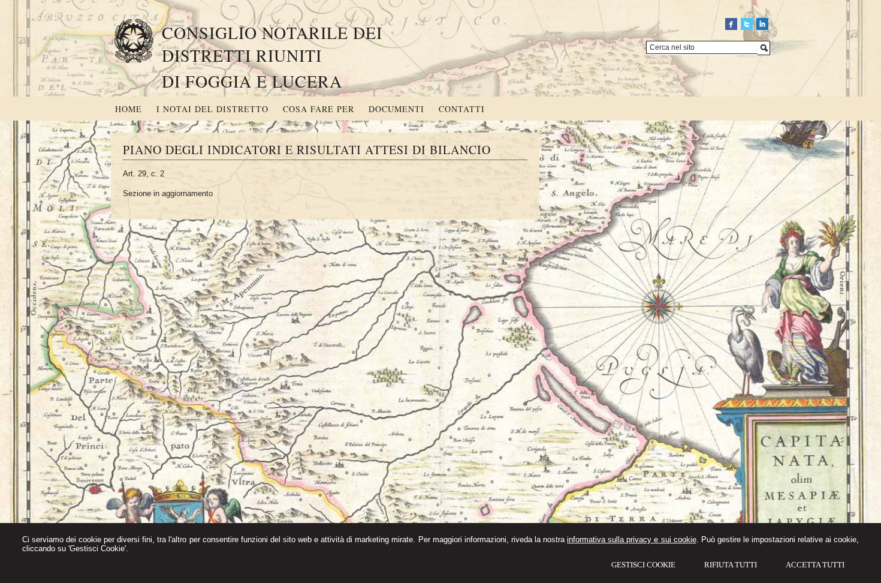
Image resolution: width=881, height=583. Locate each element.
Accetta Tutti (815, 564)
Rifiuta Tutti (730, 564)
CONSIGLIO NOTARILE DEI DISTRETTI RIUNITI (272, 44)
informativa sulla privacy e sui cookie (631, 539)
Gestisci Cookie (643, 564)
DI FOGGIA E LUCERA (252, 81)
